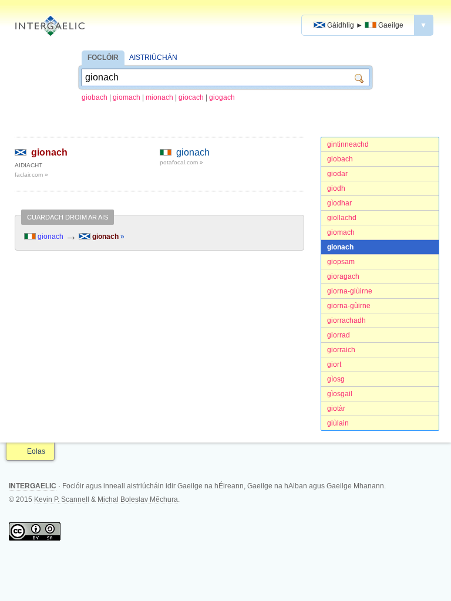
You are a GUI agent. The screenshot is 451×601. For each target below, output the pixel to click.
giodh (336, 188)
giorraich (341, 350)
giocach (191, 97)
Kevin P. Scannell (61, 499)
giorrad (338, 335)
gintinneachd (348, 144)
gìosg (336, 379)
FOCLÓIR (103, 57)
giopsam (341, 262)
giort (334, 364)
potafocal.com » (181, 162)
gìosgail (339, 394)
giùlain (338, 423)
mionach (159, 97)
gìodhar (339, 203)
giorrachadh (346, 320)
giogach (222, 97)
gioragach (343, 276)
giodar (337, 174)
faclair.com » (31, 174)
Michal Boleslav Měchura (137, 499)
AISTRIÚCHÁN (153, 57)
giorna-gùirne (349, 306)
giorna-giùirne (349, 291)
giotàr (336, 408)
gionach (340, 247)
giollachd (341, 218)
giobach (94, 97)
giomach (126, 97)
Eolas (36, 451)
